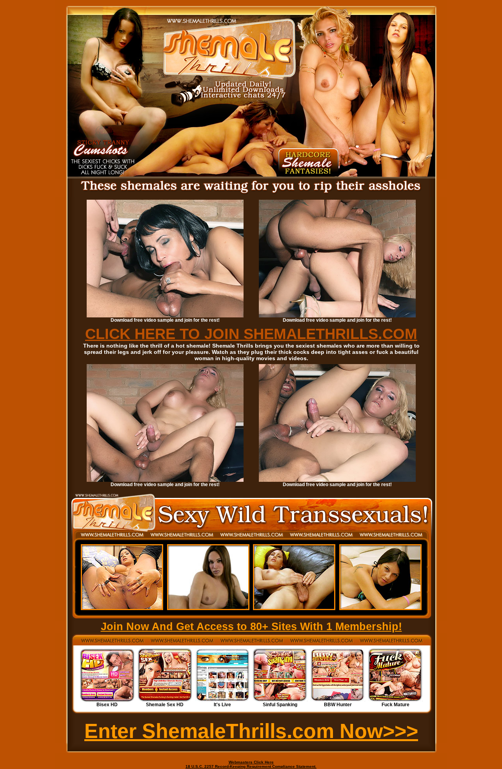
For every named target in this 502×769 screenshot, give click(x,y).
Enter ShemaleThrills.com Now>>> (251, 731)
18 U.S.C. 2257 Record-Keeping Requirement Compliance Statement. (251, 766)
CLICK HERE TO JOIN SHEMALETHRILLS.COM (251, 334)
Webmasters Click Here (251, 762)
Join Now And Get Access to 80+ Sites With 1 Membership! (251, 626)
